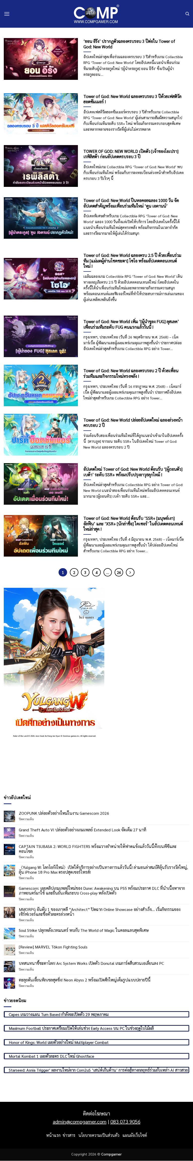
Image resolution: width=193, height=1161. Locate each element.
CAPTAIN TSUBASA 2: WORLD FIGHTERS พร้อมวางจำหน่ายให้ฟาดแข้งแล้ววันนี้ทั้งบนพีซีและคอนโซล (97, 848)
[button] (7, 14)
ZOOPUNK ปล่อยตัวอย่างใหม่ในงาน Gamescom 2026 (64, 813)
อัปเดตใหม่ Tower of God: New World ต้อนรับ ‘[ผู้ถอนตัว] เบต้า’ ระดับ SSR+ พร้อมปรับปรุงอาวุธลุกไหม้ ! (132, 471)
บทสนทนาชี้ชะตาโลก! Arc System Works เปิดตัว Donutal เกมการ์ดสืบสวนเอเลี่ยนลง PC (91, 963)
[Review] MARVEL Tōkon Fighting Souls (53, 946)
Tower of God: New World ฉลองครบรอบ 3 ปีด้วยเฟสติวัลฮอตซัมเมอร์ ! (132, 99)
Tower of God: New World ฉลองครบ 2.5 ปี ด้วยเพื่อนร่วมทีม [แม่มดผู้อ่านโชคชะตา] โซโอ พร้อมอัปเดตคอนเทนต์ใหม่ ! (132, 261)
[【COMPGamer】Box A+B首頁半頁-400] (54, 662)
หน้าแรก (53, 1135)
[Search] (187, 14)
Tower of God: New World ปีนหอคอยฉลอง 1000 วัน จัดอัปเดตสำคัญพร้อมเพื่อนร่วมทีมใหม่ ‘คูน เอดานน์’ (131, 203)
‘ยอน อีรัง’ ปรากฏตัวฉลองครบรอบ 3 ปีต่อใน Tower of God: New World (129, 44)
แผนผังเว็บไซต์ (134, 1135)
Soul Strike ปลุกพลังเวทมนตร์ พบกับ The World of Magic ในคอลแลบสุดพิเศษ (84, 930)
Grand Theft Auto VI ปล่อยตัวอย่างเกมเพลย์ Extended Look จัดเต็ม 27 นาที (82, 829)
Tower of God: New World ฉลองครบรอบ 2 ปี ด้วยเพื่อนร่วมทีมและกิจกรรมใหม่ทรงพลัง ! (130, 373)
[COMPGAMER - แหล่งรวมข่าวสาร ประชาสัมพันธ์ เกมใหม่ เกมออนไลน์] (96, 14)
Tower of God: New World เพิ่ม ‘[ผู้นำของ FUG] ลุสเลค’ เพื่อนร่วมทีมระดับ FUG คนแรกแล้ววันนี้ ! (131, 324)
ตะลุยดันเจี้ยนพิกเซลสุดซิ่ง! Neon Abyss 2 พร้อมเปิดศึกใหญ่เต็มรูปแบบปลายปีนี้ (85, 979)
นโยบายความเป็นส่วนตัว (98, 1135)
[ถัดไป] (130, 572)
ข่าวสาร (69, 1135)
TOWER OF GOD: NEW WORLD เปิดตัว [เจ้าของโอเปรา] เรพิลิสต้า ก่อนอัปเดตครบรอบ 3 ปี (130, 154)
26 (119, 572)
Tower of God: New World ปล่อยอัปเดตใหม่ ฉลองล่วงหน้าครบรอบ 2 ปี (132, 422)
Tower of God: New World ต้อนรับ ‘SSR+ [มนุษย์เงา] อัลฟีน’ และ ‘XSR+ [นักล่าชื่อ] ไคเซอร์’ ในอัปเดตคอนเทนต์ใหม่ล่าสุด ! (133, 524)
